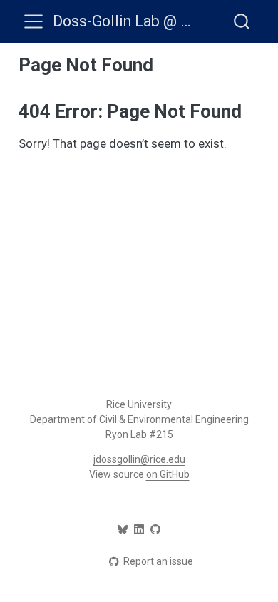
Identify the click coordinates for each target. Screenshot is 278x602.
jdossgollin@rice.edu (139, 459)
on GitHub (168, 474)
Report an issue (157, 561)
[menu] (33, 21)
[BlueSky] (123, 529)
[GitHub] (155, 529)
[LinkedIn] (139, 529)
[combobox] (242, 21)
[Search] (241, 21)
